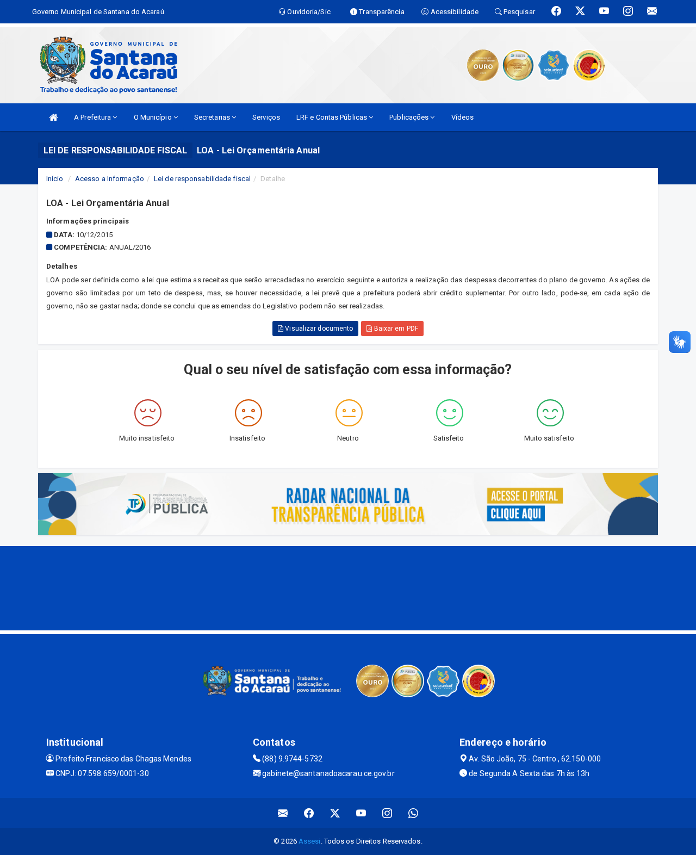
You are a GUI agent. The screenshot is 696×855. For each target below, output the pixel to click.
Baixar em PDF (395, 328)
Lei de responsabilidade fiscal (202, 179)
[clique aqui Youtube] (361, 812)
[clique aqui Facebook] (309, 812)
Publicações (409, 117)
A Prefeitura (93, 117)
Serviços (266, 117)
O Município (153, 117)
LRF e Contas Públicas (332, 117)
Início (55, 179)
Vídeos (462, 117)
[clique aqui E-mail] (283, 812)
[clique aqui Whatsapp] (413, 812)
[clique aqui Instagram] (387, 812)
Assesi (310, 841)
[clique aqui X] (335, 812)
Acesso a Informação (109, 179)
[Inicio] (53, 117)
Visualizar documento (318, 328)
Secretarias (213, 117)
